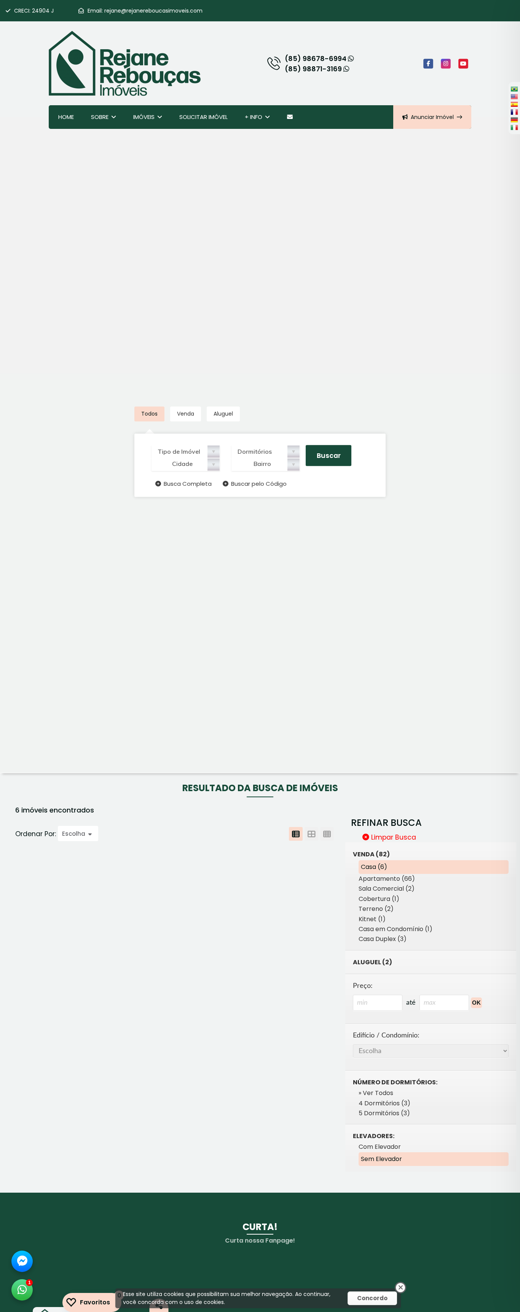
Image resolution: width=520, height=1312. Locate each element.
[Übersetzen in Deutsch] (514, 119)
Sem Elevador (381, 1159)
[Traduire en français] (514, 111)
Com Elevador (380, 1146)
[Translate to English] (514, 96)
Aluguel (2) (372, 962)
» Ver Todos (376, 1093)
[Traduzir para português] (514, 89)
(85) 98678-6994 (316, 58)
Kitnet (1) (372, 919)
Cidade (182, 464)
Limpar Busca (392, 837)
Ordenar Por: (36, 833)
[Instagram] (446, 64)
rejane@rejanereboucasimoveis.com (153, 10)
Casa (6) (374, 866)
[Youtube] (463, 64)
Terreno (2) (376, 908)
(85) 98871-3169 (314, 69)
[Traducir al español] (514, 104)
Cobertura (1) (379, 898)
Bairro (262, 464)
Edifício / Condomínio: (386, 1035)
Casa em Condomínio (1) (395, 929)
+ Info (253, 117)
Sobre (99, 117)
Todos (149, 414)
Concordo (372, 1298)
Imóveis (144, 117)
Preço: (363, 986)
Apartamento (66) (387, 878)
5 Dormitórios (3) (384, 1113)
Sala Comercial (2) (387, 888)
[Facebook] (428, 64)
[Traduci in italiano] (514, 127)
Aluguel (223, 414)
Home (66, 117)
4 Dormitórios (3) (384, 1103)
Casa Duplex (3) (383, 939)
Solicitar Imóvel (203, 117)
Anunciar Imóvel (432, 117)
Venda (185, 414)
